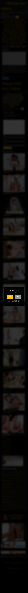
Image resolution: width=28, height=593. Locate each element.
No (18, 297)
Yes (10, 297)
